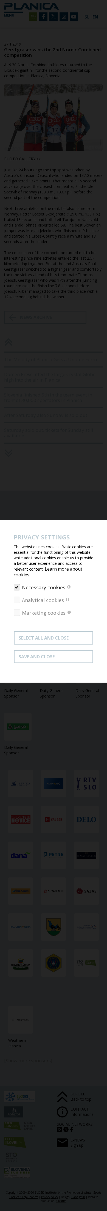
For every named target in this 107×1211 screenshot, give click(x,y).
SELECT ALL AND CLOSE (44, 638)
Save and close (37, 657)
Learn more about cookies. (48, 572)
